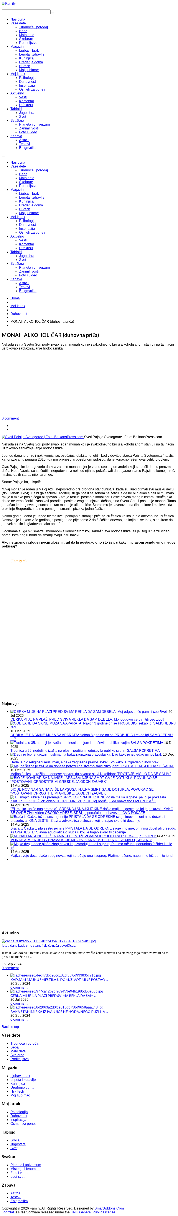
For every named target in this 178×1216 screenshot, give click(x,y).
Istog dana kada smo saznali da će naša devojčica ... (39, 945)
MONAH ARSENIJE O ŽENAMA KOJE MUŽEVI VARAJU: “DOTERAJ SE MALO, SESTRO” (81, 840)
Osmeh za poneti (32, 232)
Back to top (10, 1027)
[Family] (9, 3)
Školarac (26, 182)
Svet (22, 260)
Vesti (23, 240)
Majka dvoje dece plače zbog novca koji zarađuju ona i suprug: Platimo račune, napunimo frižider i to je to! (91, 855)
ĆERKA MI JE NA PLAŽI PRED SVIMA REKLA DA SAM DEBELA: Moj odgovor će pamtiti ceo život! (87, 719)
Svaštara (17, 263)
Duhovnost (27, 225)
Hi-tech (24, 209)
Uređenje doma (31, 205)
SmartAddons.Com (109, 1208)
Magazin (17, 189)
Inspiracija (27, 228)
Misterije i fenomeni (25, 1169)
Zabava (16, 279)
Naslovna (17, 162)
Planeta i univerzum (34, 267)
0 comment (10, 418)
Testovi (24, 287)
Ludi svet (17, 1176)
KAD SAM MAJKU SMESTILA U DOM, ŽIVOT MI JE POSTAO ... (59, 979)
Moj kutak (17, 217)
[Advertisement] (89, 384)
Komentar (26, 244)
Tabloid (16, 252)
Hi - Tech (17, 1091)
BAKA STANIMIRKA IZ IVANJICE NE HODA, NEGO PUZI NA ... (59, 1011)
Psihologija (27, 221)
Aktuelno (17, 236)
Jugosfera (26, 256)
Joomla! (8, 1212)
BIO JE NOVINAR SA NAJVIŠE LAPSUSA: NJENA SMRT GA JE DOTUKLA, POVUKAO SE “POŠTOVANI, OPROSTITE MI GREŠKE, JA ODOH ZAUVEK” (82, 791)
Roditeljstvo (28, 186)
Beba (23, 174)
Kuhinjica (26, 201)
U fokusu (26, 248)
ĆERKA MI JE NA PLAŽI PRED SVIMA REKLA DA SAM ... (53, 995)
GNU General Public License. (93, 1212)
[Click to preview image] (43, 437)
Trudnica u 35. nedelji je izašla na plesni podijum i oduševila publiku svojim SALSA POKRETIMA (85, 750)
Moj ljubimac (29, 213)
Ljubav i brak (29, 193)
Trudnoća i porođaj (33, 170)
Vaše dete (18, 166)
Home (15, 298)
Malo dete (26, 178)
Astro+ (24, 283)
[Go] (52, 12)
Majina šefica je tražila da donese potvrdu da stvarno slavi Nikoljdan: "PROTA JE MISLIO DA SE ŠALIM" (90, 774)
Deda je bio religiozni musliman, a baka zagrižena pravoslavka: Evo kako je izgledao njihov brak (84, 762)
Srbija (15, 1140)
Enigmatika (27, 291)
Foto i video (28, 275)
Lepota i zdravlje (31, 197)
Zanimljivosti (29, 271)
